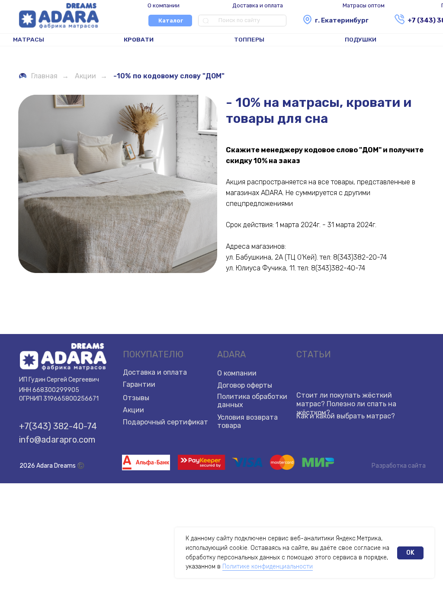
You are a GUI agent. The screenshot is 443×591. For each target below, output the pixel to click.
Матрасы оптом (364, 5)
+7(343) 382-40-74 (58, 426)
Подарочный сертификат (165, 422)
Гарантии (139, 384)
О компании (164, 5)
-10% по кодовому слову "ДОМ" (169, 76)
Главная (44, 76)
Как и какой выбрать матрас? (345, 416)
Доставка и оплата (257, 5)
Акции (85, 76)
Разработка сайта (399, 465)
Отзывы (136, 398)
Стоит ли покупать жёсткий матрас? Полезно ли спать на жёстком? (346, 404)
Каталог (170, 20)
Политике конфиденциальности (267, 566)
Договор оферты (244, 385)
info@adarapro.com (57, 439)
